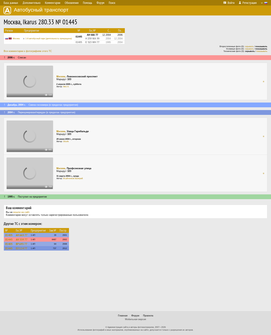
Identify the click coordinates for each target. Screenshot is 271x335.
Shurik (66, 141)
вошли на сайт (21, 212)
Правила (148, 315)
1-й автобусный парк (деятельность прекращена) (48, 38)
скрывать (249, 46)
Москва (16, 38)
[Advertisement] (135, 282)
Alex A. (66, 86)
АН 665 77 (21, 235)
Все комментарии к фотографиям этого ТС (28, 51)
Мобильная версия (135, 319)
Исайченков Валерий (73, 178)
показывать (261, 51)
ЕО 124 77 (21, 248)
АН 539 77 (21, 239)
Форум (135, 315)
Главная (123, 315)
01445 (9, 239)
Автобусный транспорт (41, 10)
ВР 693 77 (21, 244)
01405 (9, 235)
